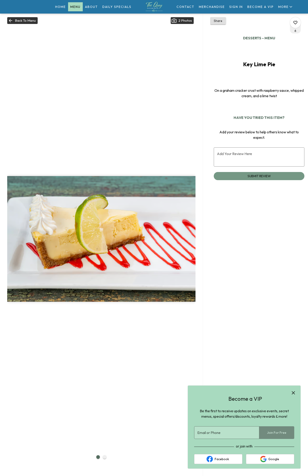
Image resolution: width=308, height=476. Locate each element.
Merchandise (212, 7)
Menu (75, 7)
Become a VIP (260, 7)
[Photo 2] (104, 457)
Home (60, 7)
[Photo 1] (98, 457)
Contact (185, 7)
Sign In (236, 7)
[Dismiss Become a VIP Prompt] (293, 392)
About (91, 7)
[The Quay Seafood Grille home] (154, 6)
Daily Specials (116, 7)
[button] (285, 6)
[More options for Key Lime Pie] (295, 22)
